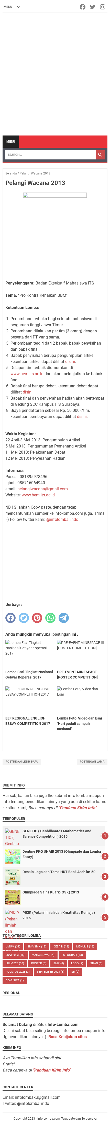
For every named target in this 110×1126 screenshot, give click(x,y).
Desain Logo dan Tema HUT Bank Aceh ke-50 (59, 872)
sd (75, 971)
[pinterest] (37, 618)
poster (38, 963)
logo (77, 963)
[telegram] (64, 618)
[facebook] (10, 618)
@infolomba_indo (62, 519)
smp (58, 963)
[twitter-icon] (93, 7)
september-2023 (50, 971)
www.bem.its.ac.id (26, 373)
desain (61, 946)
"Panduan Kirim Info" (77, 807)
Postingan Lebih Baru (22, 761)
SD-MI (96, 963)
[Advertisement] (55, 74)
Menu (10, 141)
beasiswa (15, 980)
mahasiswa (43, 955)
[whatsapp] (50, 618)
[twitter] (24, 618)
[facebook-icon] (83, 7)
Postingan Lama (92, 761)
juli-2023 (15, 963)
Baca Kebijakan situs (67, 1036)
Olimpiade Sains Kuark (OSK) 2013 (51, 892)
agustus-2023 (18, 971)
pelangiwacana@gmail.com (42, 488)
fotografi (72, 955)
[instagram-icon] (102, 7)
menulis (85, 946)
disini (70, 361)
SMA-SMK (36, 946)
